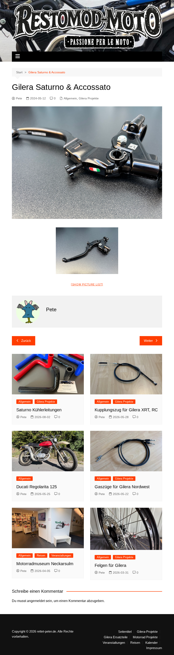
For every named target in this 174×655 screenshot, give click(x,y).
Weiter (148, 340)
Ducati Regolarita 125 (36, 486)
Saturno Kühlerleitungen (39, 409)
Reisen (41, 555)
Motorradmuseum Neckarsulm (44, 563)
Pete (19, 98)
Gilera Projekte (89, 98)
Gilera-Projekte (147, 631)
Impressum (154, 648)
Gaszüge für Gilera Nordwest (122, 486)
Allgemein (70, 98)
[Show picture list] (87, 284)
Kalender (151, 642)
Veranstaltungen (61, 555)
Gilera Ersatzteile (116, 637)
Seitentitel (125, 631)
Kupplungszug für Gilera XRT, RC (126, 409)
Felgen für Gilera (110, 565)
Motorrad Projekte (145, 637)
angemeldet (36, 601)
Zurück (26, 340)
